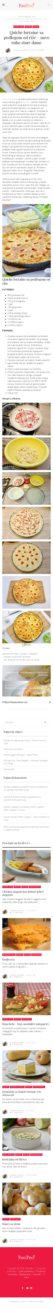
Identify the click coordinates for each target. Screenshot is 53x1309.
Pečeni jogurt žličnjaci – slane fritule (21, 754)
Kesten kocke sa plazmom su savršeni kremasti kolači (26, 788)
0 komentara (17, 912)
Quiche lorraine (9, 99)
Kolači (5, 1087)
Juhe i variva (8, 1154)
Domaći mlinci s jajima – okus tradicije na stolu (24, 808)
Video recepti (34, 887)
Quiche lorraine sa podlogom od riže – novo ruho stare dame (28, 20)
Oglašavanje (25, 1274)
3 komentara (17, 977)
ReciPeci (27, 102)
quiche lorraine (10, 653)
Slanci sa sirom (11, 1224)
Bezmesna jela (9, 955)
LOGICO (23, 1301)
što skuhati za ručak (14, 659)
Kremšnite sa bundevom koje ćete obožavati (21, 1093)
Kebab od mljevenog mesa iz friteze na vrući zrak (25, 742)
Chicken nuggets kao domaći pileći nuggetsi (23, 893)
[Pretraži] (45, 722)
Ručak (35, 27)
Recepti (21, 17)
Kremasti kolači (17, 1087)
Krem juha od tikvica (13, 749)
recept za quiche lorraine (17, 656)
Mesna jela (30, 17)
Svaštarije (36, 955)
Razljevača (8, 959)
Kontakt (37, 1274)
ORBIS (41, 1301)
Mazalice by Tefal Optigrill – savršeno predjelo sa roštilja (26, 762)
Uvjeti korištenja (26, 1271)
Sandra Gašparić (12, 786)
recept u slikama (28, 653)
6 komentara (17, 1177)
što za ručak (32, 659)
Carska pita (9, 769)
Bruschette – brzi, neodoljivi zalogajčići (25, 1024)
